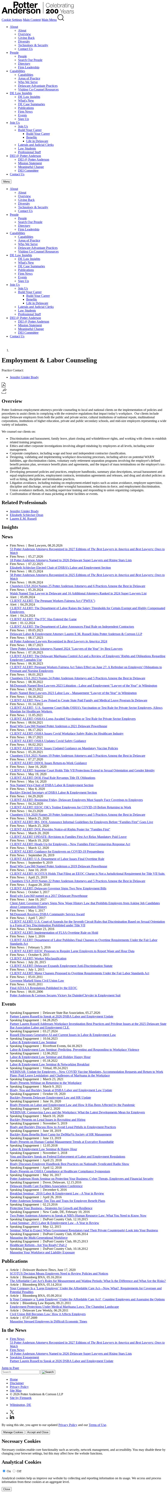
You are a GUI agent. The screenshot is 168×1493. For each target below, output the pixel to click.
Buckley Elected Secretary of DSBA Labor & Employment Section (53, 792)
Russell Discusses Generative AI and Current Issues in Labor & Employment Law (63, 1035)
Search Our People (30, 60)
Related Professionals (24, 502)
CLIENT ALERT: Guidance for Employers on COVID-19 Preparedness (57, 851)
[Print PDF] (4, 386)
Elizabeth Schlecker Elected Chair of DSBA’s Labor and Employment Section (60, 567)
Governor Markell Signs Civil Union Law (37, 980)
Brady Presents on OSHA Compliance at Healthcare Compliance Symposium (60, 1171)
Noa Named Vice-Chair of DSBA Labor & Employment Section (51, 785)
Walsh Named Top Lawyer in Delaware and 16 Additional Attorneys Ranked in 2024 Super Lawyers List (78, 593)
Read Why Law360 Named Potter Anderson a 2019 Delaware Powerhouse (58, 866)
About (14, 26)
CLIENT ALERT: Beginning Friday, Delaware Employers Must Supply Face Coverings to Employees (76, 800)
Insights (10, 527)
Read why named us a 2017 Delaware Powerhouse (48, 895)
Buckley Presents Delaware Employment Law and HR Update (50, 1097)
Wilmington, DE (20, 1405)
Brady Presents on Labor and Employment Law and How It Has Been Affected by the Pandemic (72, 1105)
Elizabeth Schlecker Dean (26, 515)
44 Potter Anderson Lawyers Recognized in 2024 (58, 641)
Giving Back (26, 38)
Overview (24, 34)
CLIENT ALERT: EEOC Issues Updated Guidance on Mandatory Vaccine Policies (64, 748)
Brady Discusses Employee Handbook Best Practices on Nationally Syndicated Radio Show (69, 1164)
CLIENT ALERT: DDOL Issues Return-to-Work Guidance (48, 763)
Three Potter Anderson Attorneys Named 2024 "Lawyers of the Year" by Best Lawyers (66, 648)
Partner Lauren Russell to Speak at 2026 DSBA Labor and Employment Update (61, 1016)
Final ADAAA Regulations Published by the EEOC (43, 988)
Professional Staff (29, 152)
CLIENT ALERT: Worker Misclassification (38, 958)
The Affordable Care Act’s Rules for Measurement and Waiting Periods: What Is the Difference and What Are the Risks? (88, 1281)
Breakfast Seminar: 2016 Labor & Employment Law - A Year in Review (57, 1193)
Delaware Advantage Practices (38, 85)
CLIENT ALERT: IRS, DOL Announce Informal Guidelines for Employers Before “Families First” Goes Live (81, 822)
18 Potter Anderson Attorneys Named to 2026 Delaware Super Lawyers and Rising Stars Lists (71, 560)
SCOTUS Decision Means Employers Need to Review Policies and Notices (59, 1273)
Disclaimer (17, 1383)
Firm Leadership (28, 67)
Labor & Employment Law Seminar (33, 1042)
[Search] (61, 20)
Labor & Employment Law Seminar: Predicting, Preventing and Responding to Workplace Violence (74, 1049)
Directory (24, 63)
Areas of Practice (29, 78)
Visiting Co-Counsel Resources (38, 89)
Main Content (32, 20)
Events (22, 115)
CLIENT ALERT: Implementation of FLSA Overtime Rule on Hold (54, 932)
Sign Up (23, 119)
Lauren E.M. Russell (23, 518)
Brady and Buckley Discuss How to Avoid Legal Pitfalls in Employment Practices (63, 1127)
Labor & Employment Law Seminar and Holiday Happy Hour (50, 1057)
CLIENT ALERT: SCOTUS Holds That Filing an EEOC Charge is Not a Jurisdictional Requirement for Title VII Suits (87, 873)
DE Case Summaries (31, 104)
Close (6, 1489)
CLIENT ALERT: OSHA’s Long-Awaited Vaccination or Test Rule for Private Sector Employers (73, 718)
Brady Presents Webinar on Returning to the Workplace (46, 1083)
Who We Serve (28, 82)
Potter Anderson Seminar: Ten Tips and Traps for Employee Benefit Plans (57, 1201)
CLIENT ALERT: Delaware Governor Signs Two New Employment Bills (58, 888)
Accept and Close (37, 1432)
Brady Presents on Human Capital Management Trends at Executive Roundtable (62, 1142)
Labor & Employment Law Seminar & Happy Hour (43, 1149)
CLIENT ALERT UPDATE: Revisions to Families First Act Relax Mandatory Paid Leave (68, 836)
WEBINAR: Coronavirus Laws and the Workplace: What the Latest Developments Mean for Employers (77, 1112)
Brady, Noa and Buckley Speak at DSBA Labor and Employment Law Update (61, 1090)
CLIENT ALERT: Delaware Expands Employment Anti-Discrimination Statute (61, 966)
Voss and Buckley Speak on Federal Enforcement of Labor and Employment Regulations (67, 1156)
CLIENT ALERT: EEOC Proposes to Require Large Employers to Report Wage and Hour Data (72, 951)
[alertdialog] (84, 1465)
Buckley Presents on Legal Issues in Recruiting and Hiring (47, 1119)
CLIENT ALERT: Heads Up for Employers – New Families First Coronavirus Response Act (70, 844)
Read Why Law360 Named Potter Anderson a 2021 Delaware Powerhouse (58, 726)
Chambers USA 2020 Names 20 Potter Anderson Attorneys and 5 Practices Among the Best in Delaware (77, 814)
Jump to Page (10, 1368)
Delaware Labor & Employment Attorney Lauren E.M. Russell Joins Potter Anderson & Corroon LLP (76, 634)
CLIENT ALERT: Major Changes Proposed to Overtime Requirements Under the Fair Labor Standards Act (79, 973)
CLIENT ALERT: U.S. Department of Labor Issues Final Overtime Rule (57, 859)
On (9, 1471)
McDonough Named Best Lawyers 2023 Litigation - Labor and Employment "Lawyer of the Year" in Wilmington (83, 685)
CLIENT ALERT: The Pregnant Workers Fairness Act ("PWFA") (52, 600)
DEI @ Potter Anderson (25, 156)
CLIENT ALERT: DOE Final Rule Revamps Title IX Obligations (52, 777)
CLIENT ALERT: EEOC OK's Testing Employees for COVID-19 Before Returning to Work (70, 807)
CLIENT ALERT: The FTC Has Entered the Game (43, 619)
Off (19, 1471)
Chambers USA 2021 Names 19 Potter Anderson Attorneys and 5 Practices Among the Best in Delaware (77, 755)
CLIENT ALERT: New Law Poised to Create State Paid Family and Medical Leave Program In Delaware (78, 700)
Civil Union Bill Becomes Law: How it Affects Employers (48, 1314)
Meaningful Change (31, 167)
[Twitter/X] (12, 1413)
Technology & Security (33, 45)
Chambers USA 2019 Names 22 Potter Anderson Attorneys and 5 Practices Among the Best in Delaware (77, 881)
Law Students (27, 148)
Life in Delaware (37, 141)
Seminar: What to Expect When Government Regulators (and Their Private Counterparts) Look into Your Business (84, 1230)
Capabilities (17, 71)
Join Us (15, 122)
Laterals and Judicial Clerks (36, 144)
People (14, 52)
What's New (26, 100)
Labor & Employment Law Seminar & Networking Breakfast (49, 1064)
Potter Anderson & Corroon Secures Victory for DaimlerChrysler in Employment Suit (65, 995)
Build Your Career (30, 130)
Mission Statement (30, 163)
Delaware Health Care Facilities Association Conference (46, 1186)
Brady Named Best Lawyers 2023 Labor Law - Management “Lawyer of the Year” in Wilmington (73, 693)
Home (14, 1379)
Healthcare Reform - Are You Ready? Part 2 (38, 1245)
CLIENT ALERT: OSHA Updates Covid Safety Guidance (48, 741)
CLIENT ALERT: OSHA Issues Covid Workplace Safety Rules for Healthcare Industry (67, 733)
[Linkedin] (12, 1418)
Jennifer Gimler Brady (24, 377)
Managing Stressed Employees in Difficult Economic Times (48, 1321)
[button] (4, 392)
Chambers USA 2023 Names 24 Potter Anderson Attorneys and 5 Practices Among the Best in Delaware (77, 678)
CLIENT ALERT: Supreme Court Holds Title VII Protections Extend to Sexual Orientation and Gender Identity (82, 770)
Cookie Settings (12, 20)
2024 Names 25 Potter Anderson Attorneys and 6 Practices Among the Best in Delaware (77, 586)
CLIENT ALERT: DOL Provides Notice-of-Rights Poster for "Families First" (60, 829)
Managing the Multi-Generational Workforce (39, 1237)
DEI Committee (28, 170)
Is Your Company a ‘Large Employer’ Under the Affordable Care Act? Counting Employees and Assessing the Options (87, 1299)
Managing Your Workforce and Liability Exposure (42, 1252)
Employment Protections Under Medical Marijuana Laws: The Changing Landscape (64, 1306)
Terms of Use (97, 1425)
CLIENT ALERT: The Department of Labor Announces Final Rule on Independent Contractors (72, 626)
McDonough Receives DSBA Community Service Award (47, 914)
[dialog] (84, 1428)
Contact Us (25, 49)
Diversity (24, 41)
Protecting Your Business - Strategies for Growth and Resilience (51, 1208)
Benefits (31, 137)
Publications (26, 108)
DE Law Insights (21, 93)
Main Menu (49, 20)
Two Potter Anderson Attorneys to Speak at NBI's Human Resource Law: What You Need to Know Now (78, 1215)
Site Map (16, 1390)
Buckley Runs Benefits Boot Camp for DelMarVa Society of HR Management (60, 1134)
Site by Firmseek (21, 1398)
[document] (84, 1465)
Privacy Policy (19, 1387)
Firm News (25, 111)
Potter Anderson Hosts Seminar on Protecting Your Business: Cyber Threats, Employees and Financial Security (81, 1178)
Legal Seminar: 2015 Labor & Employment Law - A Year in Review (54, 1223)
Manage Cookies (13, 1432)
